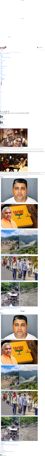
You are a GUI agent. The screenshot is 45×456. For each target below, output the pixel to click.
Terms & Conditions (3, 450)
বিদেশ (5, 52)
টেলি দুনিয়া (6, 66)
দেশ (4, 52)
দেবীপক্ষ (1, 77)
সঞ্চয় (19, 52)
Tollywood (12, 308)
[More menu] (44, 52)
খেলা (10, 52)
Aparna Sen (4, 308)
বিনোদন (12, 52)
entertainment (2, 443)
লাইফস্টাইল (14, 52)
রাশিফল (18, 52)
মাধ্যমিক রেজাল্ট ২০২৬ (2, 78)
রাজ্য (3, 52)
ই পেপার (1, 70)
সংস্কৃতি (4, 66)
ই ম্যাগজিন (2, 71)
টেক (7, 57)
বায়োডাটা (1, 67)
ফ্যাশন (5, 57)
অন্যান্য (4, 60)
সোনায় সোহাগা (2, 79)
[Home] (3, 47)
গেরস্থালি (9, 57)
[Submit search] (41, 50)
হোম (1, 54)
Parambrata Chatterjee (8, 308)
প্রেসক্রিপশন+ (8, 52)
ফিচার (1, 76)
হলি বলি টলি (2, 66)
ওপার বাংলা (2, 63)
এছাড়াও (0, 109)
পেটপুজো (6, 57)
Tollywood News (15, 308)
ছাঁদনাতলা (1, 80)
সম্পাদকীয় (1, 106)
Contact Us (2, 447)
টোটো (8, 57)
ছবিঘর (16, 52)
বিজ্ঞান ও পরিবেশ (2, 68)
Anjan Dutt (1, 308)
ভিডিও (1, 73)
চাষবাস (1, 69)
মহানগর (2, 52)
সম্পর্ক (3, 57)
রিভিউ (3, 66)
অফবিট (0, 108)
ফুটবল (2, 60)
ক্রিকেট (1, 60)
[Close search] (37, 48)
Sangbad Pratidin (3, 442)
